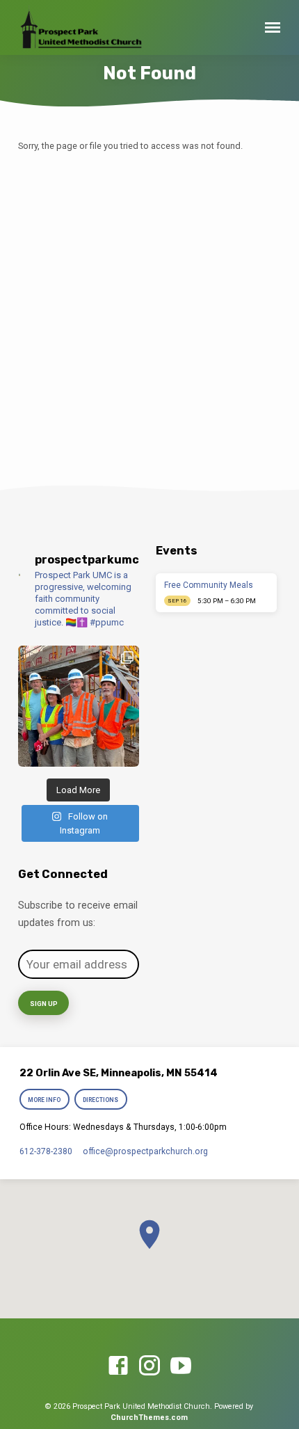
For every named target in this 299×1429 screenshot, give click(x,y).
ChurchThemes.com (149, 1417)
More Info (44, 1099)
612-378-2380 (45, 1151)
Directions (101, 1099)
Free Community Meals (208, 585)
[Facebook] (118, 1366)
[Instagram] (149, 1366)
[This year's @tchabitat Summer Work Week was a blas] (78, 706)
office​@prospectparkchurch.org (145, 1151)
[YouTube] (180, 1366)
